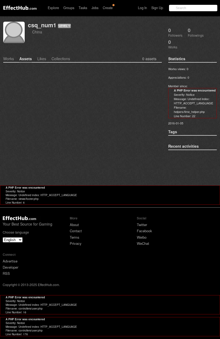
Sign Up (157, 7)
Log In (142, 7)
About (74, 224)
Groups (68, 7)
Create (108, 7)
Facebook (144, 230)
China (37, 32)
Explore (53, 7)
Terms (74, 237)
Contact (76, 230)
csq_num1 (42, 25)
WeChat (143, 243)
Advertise (10, 261)
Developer (10, 267)
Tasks (83, 7)
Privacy (76, 243)
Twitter (142, 224)
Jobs (94, 7)
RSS (6, 273)
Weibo (141, 237)
